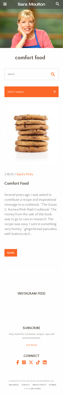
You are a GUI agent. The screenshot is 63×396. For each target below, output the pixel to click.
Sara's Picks (25, 174)
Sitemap (52, 385)
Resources (14, 385)
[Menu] (5, 4)
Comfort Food (16, 183)
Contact (25, 385)
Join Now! (31, 345)
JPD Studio (36, 389)
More (10, 252)
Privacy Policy (39, 385)
